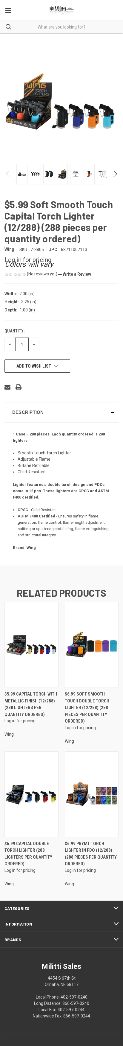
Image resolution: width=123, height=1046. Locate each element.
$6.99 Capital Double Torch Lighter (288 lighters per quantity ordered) (28, 854)
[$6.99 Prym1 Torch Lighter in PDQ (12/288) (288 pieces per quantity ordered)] (92, 794)
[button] (74, 274)
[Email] (7, 387)
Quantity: (14, 331)
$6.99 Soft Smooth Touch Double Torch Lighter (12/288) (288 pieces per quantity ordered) (87, 707)
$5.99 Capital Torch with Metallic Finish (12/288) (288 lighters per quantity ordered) (30, 704)
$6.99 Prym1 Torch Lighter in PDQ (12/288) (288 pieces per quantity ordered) (91, 854)
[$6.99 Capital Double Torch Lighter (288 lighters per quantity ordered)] (31, 794)
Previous (8, 174)
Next (115, 174)
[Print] (18, 387)
